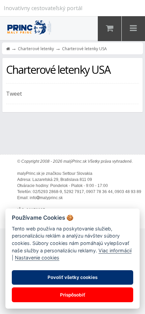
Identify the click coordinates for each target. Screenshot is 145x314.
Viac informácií (115, 250)
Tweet (14, 93)
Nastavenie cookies (37, 257)
